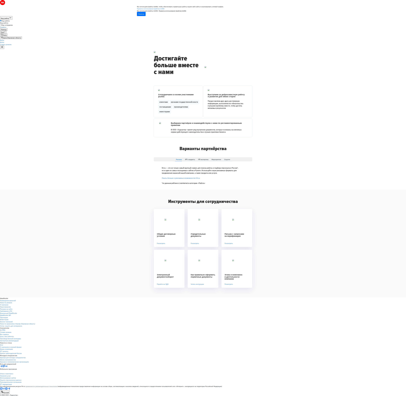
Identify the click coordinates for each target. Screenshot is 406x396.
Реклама (179, 159)
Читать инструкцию (197, 284)
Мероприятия (216, 159)
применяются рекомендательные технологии (41, 386)
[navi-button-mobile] (2, 47)
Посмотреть (161, 243)
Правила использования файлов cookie (172, 11)
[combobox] (5, 392)
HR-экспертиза (203, 159)
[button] (2, 40)
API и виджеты (190, 159)
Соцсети (227, 159)
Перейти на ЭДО (163, 284)
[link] (4, 35)
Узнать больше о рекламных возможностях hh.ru (181, 178)
